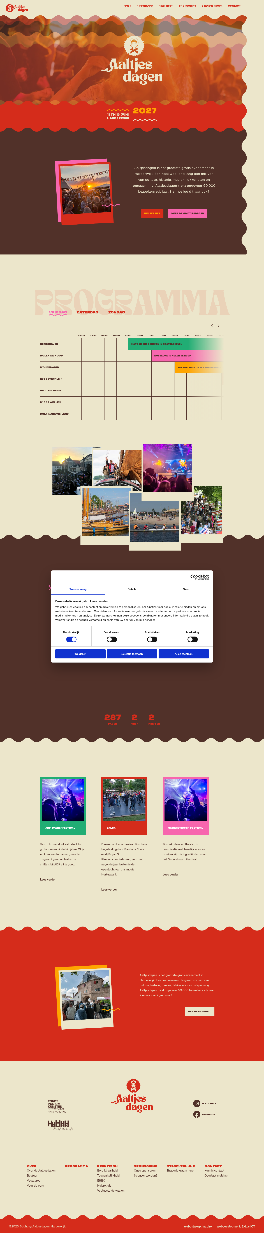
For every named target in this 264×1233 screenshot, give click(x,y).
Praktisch (166, 5)
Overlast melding (216, 1175)
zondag (116, 312)
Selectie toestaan (132, 653)
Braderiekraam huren (181, 1170)
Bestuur (32, 1175)
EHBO (101, 1180)
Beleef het (152, 213)
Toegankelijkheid (108, 1175)
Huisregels (104, 1185)
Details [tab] (132, 589)
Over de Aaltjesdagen (187, 213)
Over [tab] (186, 589)
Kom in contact (214, 1170)
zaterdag (88, 312)
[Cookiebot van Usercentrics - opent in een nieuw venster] (193, 577)
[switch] (112, 639)
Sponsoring (187, 5)
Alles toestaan (184, 653)
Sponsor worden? (145, 1175)
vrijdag (58, 312)
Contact (234, 5)
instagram (205, 1103)
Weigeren (80, 653)
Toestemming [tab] (78, 589)
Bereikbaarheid (200, 1011)
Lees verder (48, 879)
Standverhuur (212, 5)
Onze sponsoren (145, 1170)
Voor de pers (35, 1185)
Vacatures (33, 1180)
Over (127, 5)
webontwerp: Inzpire (198, 1226)
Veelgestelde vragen (110, 1190)
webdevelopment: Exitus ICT (236, 1226)
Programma (145, 5)
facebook (205, 1114)
